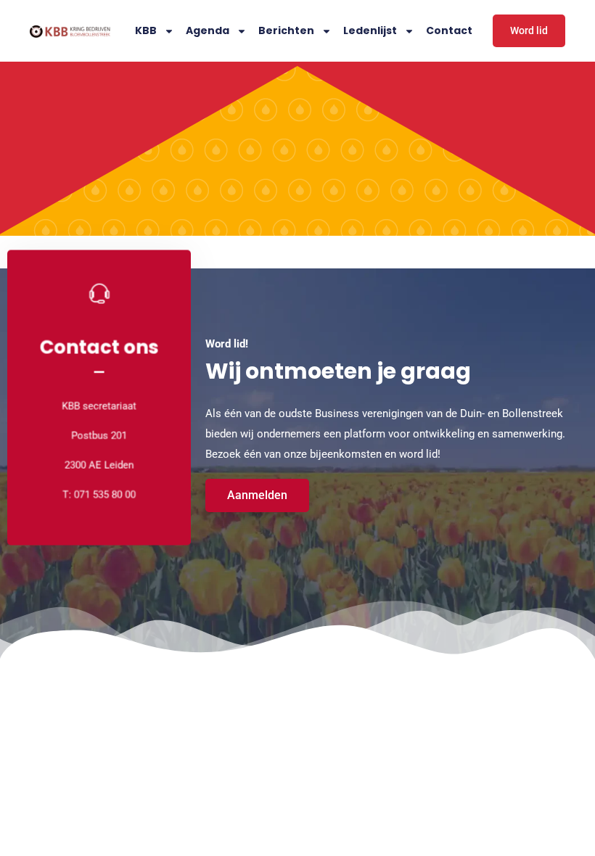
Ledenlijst (370, 30)
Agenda (207, 30)
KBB (146, 30)
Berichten (286, 30)
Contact (449, 30)
